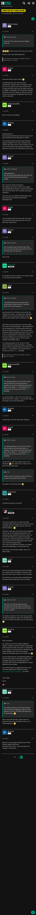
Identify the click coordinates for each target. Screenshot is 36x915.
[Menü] (33, 3)
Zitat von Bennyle (11, 169)
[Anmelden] (28, 3)
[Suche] (24, 3)
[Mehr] (32, 32)
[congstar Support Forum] (6, 3)
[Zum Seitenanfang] (33, 912)
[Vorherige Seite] (15, 757)
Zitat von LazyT (11, 600)
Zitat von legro (10, 377)
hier (15, 350)
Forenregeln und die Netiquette (11, 671)
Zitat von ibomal (11, 37)
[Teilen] (33, 18)
